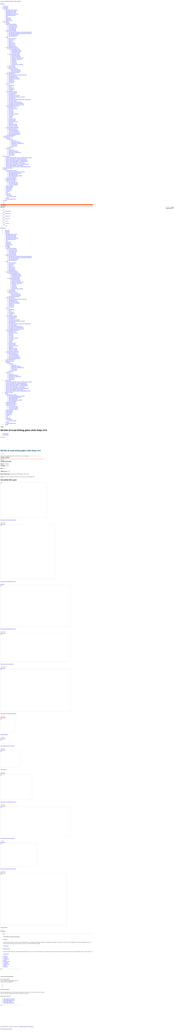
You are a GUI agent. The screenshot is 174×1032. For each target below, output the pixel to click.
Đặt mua (2, 457)
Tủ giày (10, 90)
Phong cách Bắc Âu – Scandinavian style (16, 158)
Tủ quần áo (11, 89)
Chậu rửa (11, 111)
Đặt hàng (7, 457)
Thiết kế (8, 138)
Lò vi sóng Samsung (14, 131)
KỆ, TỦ (7, 84)
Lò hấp (10, 117)
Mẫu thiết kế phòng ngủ (15, 173)
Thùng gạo (14, 63)
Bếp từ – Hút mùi (13, 68)
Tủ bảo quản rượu (13, 121)
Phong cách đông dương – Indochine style (17, 161)
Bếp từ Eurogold (15, 69)
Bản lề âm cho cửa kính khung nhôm (7, 664)
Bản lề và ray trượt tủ (17, 458)
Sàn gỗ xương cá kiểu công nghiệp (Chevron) (20, 33)
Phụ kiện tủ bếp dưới (14, 54)
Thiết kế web (22, 1026)
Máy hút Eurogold (16, 71)
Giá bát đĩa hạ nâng (16, 51)
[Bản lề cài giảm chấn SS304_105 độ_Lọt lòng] (47, 606)
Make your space (7, 168)
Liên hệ (2, 584)
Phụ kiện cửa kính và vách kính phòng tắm (20, 99)
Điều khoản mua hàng (9, 999)
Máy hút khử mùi (13, 108)
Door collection (13, 177)
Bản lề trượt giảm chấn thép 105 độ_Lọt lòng (8, 868)
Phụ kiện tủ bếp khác (14, 72)
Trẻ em (8, 191)
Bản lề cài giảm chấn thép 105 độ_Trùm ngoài (8, 713)
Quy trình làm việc (10, 180)
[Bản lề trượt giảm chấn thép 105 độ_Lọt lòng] (47, 855)
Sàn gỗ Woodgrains (14, 34)
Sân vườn (8, 17)
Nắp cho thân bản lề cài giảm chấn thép (7, 838)
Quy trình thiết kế (13, 184)
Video (7, 197)
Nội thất (11, 139)
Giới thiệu (5, 7)
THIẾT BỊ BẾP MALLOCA (12, 106)
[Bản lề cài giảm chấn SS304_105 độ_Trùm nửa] (47, 787)
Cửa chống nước (13, 26)
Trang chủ (5, 6)
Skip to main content (15, 1)
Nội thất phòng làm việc (12, 14)
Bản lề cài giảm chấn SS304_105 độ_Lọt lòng (8, 628)
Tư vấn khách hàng (11, 199)
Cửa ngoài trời (12, 29)
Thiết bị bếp (9, 20)
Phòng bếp (9, 188)
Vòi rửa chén (12, 65)
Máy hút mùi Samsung (14, 133)
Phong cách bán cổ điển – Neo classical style (17, 164)
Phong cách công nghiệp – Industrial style (16, 160)
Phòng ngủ (9, 190)
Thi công (8, 148)
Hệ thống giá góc (15, 55)
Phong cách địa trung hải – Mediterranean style (18, 166)
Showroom (14, 144)
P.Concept (6, 958)
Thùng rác (14, 61)
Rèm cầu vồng (12, 38)
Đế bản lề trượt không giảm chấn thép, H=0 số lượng (14, 456)
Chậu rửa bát (12, 67)
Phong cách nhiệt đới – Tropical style (15, 162)
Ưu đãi (5, 200)
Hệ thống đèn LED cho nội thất (17, 97)
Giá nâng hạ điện (15, 52)
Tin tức (5, 169)
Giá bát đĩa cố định (16, 50)
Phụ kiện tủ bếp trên (14, 49)
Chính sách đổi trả (7, 1001)
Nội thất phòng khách (11, 10)
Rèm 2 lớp (11, 42)
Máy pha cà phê (13, 124)
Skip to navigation (5, 1)
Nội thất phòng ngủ (11, 11)
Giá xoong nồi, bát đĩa (14, 78)
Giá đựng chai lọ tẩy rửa (17, 58)
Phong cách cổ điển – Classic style (14, 165)
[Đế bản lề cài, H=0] (47, 759)
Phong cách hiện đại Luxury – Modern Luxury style (19, 157)
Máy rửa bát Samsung (14, 134)
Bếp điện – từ (12, 107)
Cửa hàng (5, 8)
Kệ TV (10, 86)
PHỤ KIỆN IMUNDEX (11, 91)
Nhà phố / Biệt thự (16, 142)
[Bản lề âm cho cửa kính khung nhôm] (47, 648)
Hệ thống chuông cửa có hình (16, 104)
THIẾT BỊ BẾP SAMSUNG (12, 127)
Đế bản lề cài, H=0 (4, 769)
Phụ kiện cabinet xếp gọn (15, 102)
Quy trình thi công (13, 183)
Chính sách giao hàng (8, 1000)
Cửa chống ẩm (12, 28)
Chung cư (13, 140)
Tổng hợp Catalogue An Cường (17, 171)
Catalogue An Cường (11, 170)
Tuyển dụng (9, 195)
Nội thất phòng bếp (11, 12)
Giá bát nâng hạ (13, 76)
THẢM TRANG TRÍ (10, 135)
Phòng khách (9, 187)
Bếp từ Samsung (13, 129)
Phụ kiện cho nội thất (14, 95)
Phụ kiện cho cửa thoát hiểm (16, 103)
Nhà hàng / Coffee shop (17, 143)
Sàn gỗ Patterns (13, 36)
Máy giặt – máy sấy (13, 113)
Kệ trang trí (11, 85)
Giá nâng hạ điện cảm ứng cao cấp (18, 74)
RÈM (7, 37)
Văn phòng (14, 145)
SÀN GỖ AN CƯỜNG (11, 30)
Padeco (3, 3)
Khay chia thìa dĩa (15, 56)
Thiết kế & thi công (8, 136)
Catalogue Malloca (11, 178)
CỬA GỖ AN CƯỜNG (11, 24)
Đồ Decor (8, 19)
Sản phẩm (6, 21)
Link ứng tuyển (12, 196)
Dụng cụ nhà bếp (13, 126)
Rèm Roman (12, 43)
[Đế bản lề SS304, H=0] (47, 725)
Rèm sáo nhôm (13, 46)
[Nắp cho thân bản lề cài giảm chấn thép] (47, 821)
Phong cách (6, 156)
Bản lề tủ (9, 458)
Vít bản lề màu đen (4, 927)
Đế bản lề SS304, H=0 (4, 734)
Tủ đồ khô (14, 60)
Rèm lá (10, 41)
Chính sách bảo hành (8, 1002)
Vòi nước (11, 109)
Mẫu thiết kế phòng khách (15, 175)
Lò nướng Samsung (14, 130)
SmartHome (12, 94)
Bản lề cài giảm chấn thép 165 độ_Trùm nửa (8, 581)
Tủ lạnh (11, 116)
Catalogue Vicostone (11, 179)
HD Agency (31, 1026)
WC (7, 16)
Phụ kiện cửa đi (13, 100)
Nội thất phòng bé (10, 15)
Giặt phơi (8, 193)
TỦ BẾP (8, 23)
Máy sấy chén (12, 119)
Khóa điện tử (12, 98)
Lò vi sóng (11, 115)
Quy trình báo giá (13, 182)
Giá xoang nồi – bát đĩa (17, 64)
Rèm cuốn (11, 39)
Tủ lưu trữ (11, 87)
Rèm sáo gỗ (12, 45)
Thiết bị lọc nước (13, 125)
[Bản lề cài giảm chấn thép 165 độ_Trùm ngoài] (47, 500)
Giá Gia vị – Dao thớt (16, 59)
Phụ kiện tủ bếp (13, 93)
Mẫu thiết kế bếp (13, 174)
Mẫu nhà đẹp (9, 186)
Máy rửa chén (12, 120)
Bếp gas (11, 122)
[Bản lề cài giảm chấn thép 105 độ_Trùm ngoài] (47, 690)
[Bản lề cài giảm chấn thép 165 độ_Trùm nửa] (47, 552)
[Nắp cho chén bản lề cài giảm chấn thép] (47, 741)
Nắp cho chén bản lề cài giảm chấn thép (7, 745)
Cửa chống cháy (13, 25)
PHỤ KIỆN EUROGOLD (12, 47)
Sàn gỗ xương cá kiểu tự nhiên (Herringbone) (20, 32)
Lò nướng (11, 112)
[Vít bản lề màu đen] (47, 899)
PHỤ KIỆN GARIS (10, 73)
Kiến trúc (11, 147)
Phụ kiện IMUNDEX (39, 458)
